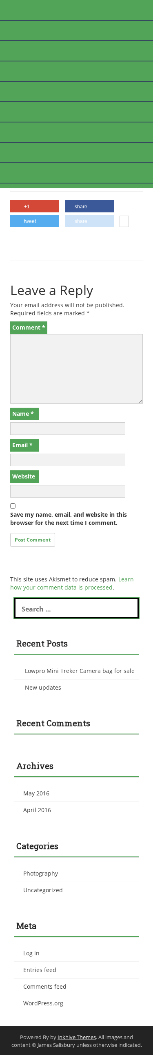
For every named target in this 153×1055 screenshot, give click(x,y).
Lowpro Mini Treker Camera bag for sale (80, 671)
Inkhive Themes (77, 1037)
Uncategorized (43, 890)
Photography (40, 873)
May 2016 (36, 793)
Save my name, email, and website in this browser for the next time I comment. (68, 518)
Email (22, 445)
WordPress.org (43, 1003)
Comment (28, 327)
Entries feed (39, 970)
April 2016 (37, 810)
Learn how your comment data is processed (72, 583)
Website (23, 476)
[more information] (124, 222)
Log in (31, 953)
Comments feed (45, 986)
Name (23, 413)
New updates (43, 687)
